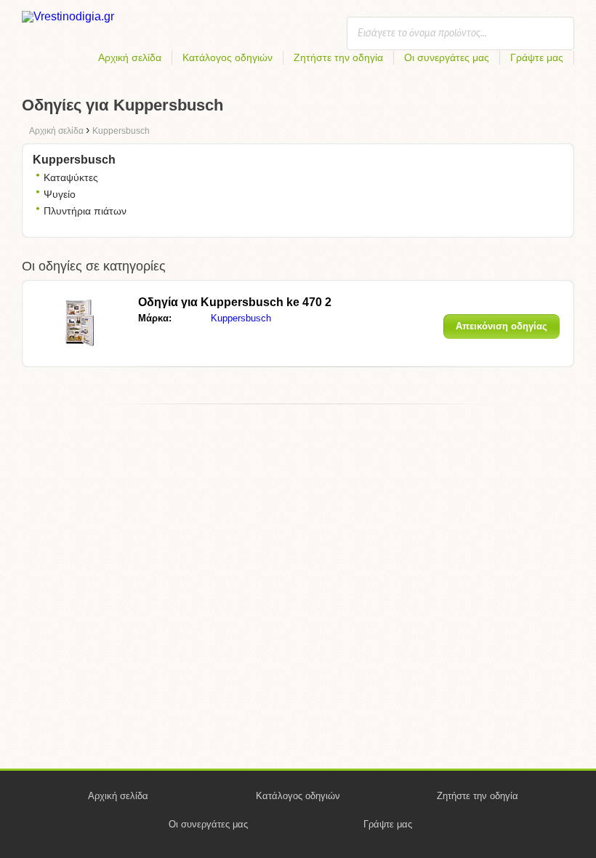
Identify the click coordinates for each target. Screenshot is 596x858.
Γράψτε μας (536, 57)
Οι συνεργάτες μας (446, 57)
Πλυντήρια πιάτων (85, 211)
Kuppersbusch (241, 318)
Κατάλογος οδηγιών (227, 57)
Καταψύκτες (71, 177)
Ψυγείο (60, 194)
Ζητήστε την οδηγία (338, 57)
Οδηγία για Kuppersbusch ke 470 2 (234, 302)
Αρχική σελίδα (129, 57)
